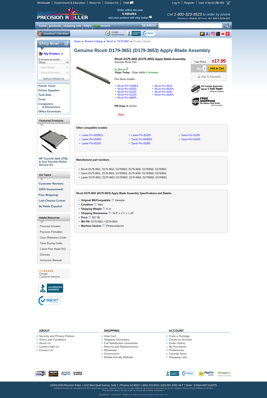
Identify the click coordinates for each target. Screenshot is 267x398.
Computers (49, 105)
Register (189, 2)
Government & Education (69, 2)
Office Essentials (49, 111)
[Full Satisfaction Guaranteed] (207, 92)
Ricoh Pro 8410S (164, 88)
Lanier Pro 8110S (91, 143)
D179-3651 (123, 41)
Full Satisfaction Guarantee (121, 343)
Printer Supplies (49, 90)
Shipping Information (117, 339)
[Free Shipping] (207, 105)
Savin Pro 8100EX (141, 139)
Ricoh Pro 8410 (163, 85)
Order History (177, 343)
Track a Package (179, 336)
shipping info (72, 25)
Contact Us (111, 2)
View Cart (110, 336)
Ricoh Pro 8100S (127, 88)
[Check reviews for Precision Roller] (54, 273)
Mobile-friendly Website (118, 357)
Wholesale (43, 2)
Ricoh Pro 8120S (127, 94)
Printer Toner (47, 85)
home (43, 25)
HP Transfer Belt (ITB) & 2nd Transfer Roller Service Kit (53, 161)
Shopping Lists (178, 357)
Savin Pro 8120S (190, 139)
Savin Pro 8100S (141, 143)
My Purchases (177, 346)
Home (77, 41)
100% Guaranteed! (51, 189)
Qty (199, 68)
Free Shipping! (48, 194)
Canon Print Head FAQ (53, 248)
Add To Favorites (211, 76)
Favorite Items (178, 353)
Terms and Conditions (52, 339)
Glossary (45, 254)
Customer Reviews (51, 183)
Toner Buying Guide (51, 243)
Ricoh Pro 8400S (127, 97)
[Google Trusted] (114, 33)
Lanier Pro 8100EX (92, 135)
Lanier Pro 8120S (141, 135)
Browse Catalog (94, 41)
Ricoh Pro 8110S (126, 91)
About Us (95, 2)
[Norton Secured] (152, 33)
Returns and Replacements (121, 346)
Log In (176, 2)
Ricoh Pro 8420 (163, 91)
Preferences (176, 350)
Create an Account (180, 339)
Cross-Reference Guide (53, 237)
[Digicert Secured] (50, 301)
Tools (42, 99)
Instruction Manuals (51, 260)
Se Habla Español (50, 206)
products (55, 25)
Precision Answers (50, 226)
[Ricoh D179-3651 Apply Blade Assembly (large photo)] (93, 92)
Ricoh (110, 41)
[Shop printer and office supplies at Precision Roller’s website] (82, 13)
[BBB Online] (134, 33)
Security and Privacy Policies (56, 336)
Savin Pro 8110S (190, 135)
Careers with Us (49, 346)
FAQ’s (87, 25)
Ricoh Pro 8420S (164, 94)
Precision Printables (51, 231)
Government (111, 353)
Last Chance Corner (52, 200)
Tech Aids (44, 94)
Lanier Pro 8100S (91, 139)
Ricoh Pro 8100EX (127, 85)
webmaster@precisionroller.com (154, 395)
